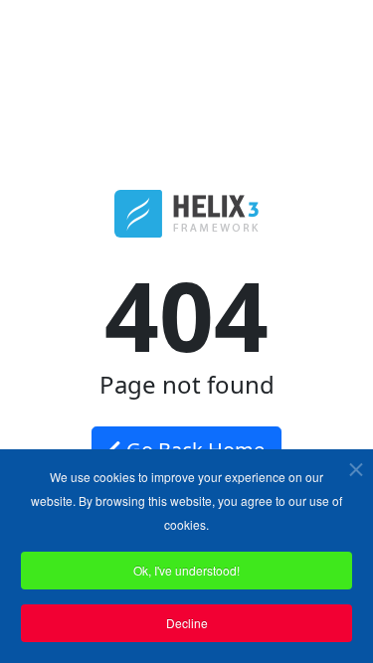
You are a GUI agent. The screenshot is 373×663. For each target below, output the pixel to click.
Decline (187, 622)
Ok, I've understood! (186, 570)
